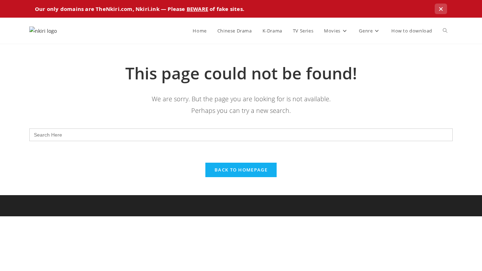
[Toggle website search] (445, 31)
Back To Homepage (241, 170)
